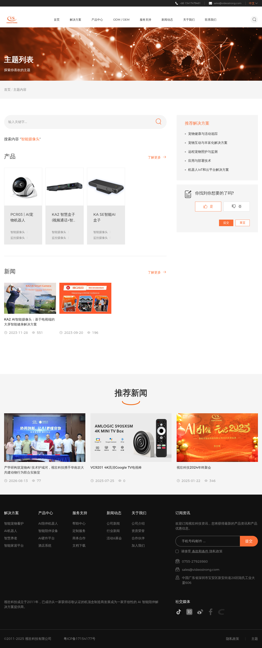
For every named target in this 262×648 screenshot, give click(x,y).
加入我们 (138, 545)
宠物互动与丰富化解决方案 (207, 143)
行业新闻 (113, 531)
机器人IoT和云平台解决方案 (208, 170)
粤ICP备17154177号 (79, 639)
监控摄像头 (17, 238)
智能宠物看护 (14, 523)
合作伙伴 (138, 538)
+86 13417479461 (190, 3)
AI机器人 (10, 531)
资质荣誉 (138, 531)
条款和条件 (200, 551)
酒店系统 (44, 545)
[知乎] (189, 612)
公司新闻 (113, 523)
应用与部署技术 (199, 161)
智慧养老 (10, 538)
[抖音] (178, 612)
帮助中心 (79, 523)
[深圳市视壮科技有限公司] (12, 19)
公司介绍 (138, 523)
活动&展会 (114, 538)
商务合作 (79, 538)
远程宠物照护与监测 (203, 152)
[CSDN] (221, 612)
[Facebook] (210, 612)
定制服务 (79, 531)
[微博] (200, 612)
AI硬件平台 (46, 538)
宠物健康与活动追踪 (203, 134)
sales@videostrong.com (228, 3)
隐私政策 (232, 639)
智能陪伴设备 (48, 531)
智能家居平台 (14, 545)
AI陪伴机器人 (48, 523)
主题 (254, 639)
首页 (7, 90)
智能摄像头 (17, 232)
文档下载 (79, 545)
